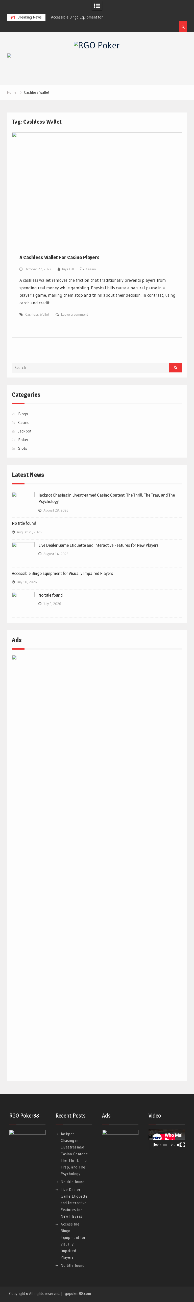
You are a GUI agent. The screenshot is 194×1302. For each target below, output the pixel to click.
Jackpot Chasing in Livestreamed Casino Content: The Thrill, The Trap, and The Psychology (74, 1153)
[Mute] (179, 1144)
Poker (23, 439)
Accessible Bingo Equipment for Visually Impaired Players (62, 573)
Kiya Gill (68, 269)
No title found (24, 523)
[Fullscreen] (182, 1144)
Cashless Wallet (37, 314)
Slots (22, 448)
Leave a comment (74, 314)
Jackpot (25, 430)
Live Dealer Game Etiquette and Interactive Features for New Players (98, 545)
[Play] (155, 1144)
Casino (91, 269)
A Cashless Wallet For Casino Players (59, 257)
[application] (167, 1139)
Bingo (23, 413)
